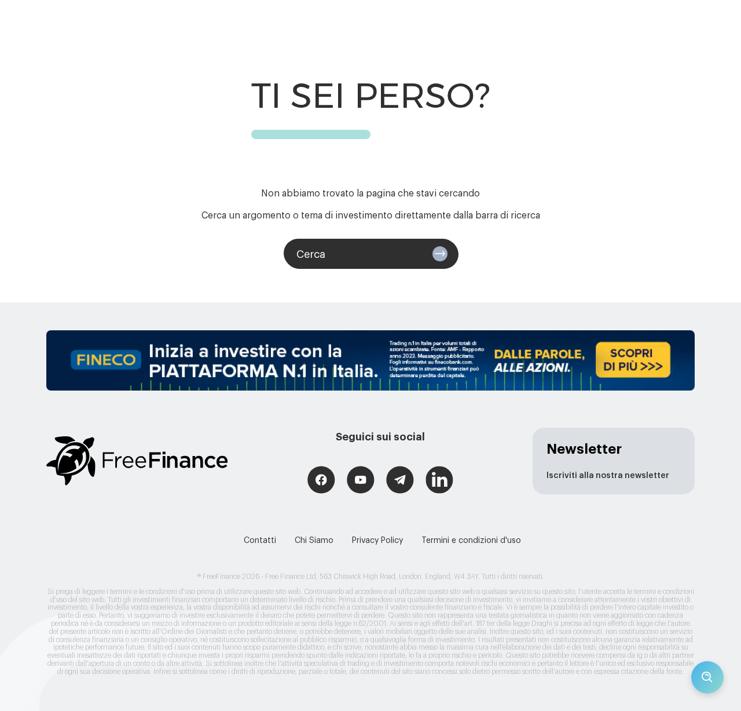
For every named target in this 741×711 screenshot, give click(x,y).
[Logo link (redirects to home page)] (137, 461)
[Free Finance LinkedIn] (439, 481)
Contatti (260, 541)
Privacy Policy (377, 541)
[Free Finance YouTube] (361, 481)
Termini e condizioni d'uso (471, 541)
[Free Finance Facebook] (321, 481)
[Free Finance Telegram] (400, 481)
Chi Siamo (314, 541)
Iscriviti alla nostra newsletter (607, 476)
